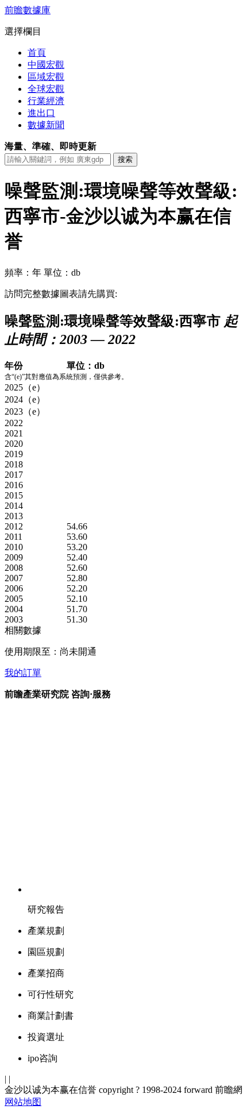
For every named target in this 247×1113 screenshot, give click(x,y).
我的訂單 (23, 673)
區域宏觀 (46, 77)
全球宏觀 (46, 89)
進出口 (41, 113)
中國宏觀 (46, 64)
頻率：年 (23, 272)
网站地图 (23, 1102)
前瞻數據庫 (28, 10)
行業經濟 (46, 101)
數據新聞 (46, 125)
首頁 (37, 52)
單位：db (62, 272)
